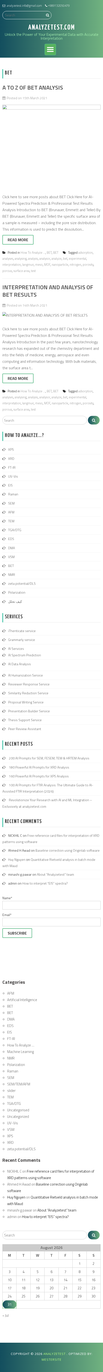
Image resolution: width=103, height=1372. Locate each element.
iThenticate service (22, 630)
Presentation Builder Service (29, 711)
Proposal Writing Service (26, 702)
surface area (21, 270)
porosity (88, 264)
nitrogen (75, 264)
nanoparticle (60, 264)
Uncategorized (18, 1116)
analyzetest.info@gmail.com (24, 6)
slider (11, 1090)
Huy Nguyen (16, 859)
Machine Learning (20, 1051)
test (33, 270)
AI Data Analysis (19, 663)
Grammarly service (21, 639)
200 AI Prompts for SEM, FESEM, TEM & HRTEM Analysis (49, 758)
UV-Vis (13, 476)
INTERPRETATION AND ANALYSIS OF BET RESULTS (47, 291)
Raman (13, 494)
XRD (11, 458)
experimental (77, 258)
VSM (11, 556)
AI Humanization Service (25, 675)
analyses (7, 258)
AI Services (16, 648)
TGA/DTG (14, 529)
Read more (18, 240)
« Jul (5, 1315)
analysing (21, 258)
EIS (10, 485)
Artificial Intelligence (22, 1000)
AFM (11, 512)
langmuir (28, 264)
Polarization (16, 592)
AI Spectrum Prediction (24, 655)
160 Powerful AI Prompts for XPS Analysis (39, 776)
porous (7, 270)
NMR (11, 574)
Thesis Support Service (25, 719)
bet (65, 258)
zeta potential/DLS (22, 583)
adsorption (85, 252)
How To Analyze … (20, 1045)
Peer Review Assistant (24, 728)
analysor (44, 258)
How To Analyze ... (33, 252)
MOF (47, 264)
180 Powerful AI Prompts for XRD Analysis (39, 767)
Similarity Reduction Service (28, 692)
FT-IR (12, 467)
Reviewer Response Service (29, 684)
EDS (11, 538)
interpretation (11, 264)
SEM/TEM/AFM (18, 1084)
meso (39, 264)
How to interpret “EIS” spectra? (45, 883)
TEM (11, 520)
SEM (11, 503)
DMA (11, 547)
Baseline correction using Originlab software (67, 850)
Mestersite (52, 1359)
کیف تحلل (15, 601)
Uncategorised (18, 1110)
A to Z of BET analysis (32, 87)
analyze (57, 258)
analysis (33, 258)
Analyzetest (55, 1354)
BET (49, 252)
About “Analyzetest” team (55, 874)
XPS (11, 449)
